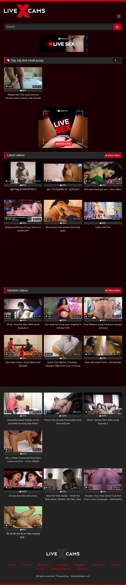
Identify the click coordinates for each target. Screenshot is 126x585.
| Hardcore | (98, 564)
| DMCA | (83, 568)
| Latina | (27, 564)
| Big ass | (79, 564)
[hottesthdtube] (63, 11)
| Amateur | (62, 564)
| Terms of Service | (61, 568)
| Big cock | (43, 564)
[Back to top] (115, 575)
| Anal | (12, 564)
